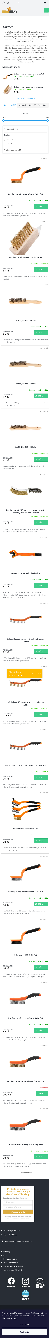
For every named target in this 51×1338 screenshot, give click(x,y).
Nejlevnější (22, 105)
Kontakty (6, 1252)
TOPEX (11, 144)
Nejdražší (32, 105)
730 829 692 (12, 1235)
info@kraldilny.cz (13, 1231)
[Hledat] (3, 3)
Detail (40, 1093)
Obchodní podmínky (10, 1263)
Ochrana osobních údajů (12, 1270)
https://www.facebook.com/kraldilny (18, 1241)
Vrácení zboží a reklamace (13, 1266)
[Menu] (45, 2)
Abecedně (42, 105)
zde (15, 1318)
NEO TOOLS (13, 140)
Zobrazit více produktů (24, 98)
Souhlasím (24, 1332)
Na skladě (12, 129)
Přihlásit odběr (17, 1212)
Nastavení (24, 1324)
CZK (18, 3)
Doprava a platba (10, 1259)
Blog (5, 1255)
